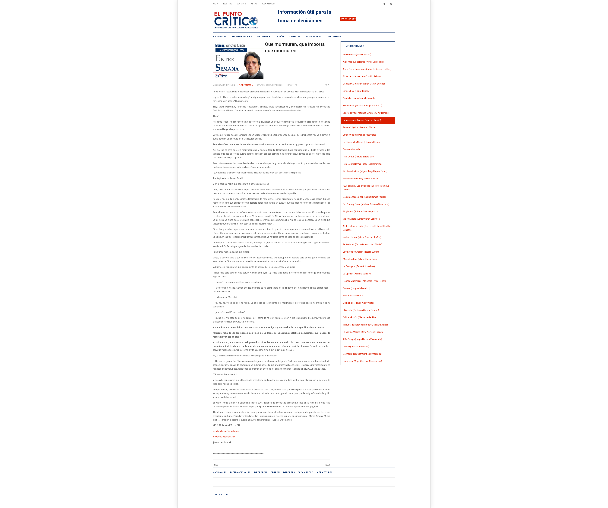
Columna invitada (351, 149)
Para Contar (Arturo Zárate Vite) (358, 156)
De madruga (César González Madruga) (362, 354)
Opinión (279, 36)
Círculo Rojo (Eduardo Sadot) (357, 91)
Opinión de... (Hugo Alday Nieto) (358, 303)
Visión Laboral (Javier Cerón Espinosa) (361, 219)
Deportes (295, 36)
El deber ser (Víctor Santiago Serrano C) (362, 105)
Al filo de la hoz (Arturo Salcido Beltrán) (362, 76)
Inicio (215, 4)
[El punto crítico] (241, 20)
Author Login (221, 494)
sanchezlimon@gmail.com (226, 431)
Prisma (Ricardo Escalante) (356, 346)
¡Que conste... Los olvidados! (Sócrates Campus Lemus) (366, 187)
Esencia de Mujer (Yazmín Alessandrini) (362, 361)
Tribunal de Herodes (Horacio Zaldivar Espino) (365, 324)
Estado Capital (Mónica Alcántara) (359, 135)
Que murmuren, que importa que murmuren (295, 47)
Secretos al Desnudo (353, 295)
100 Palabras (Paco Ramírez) (357, 54)
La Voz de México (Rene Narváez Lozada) (363, 332)
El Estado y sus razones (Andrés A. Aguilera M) (366, 113)
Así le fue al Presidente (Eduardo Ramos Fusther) (367, 69)
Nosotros (227, 4)
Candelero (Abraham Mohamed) (359, 98)
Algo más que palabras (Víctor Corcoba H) (363, 62)
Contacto (241, 4)
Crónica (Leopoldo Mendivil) (356, 288)
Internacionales (242, 36)
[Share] (384, 4)
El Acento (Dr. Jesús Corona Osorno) (361, 310)
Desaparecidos (269, 4)
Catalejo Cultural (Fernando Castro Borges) (364, 83)
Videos (254, 4)
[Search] (391, 4)
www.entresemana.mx (224, 436)
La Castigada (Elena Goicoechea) (359, 266)
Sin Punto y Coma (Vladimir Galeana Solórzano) (366, 204)
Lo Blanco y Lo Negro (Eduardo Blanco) (361, 142)
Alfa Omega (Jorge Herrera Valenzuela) (362, 339)
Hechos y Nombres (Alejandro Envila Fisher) (364, 281)
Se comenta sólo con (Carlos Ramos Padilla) (364, 197)
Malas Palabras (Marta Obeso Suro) (360, 259)
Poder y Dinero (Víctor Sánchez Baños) (362, 237)
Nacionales (220, 36)
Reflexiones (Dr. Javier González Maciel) (362, 244)
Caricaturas (333, 36)
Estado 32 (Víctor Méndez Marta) (359, 127)
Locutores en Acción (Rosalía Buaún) (361, 252)
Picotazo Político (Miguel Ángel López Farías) (365, 171)
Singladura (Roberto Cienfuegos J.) (360, 211)
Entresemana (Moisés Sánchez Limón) (362, 120)
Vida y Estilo (313, 36)
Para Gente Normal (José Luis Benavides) (363, 164)
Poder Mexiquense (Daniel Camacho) (361, 178)
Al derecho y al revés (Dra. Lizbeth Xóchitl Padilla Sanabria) (366, 228)
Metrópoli (263, 36)
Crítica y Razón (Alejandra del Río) (359, 317)
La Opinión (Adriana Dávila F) (357, 273)
